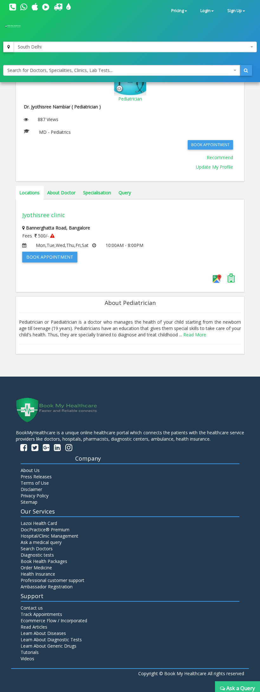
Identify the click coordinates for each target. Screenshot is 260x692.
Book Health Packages (44, 561)
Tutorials (30, 652)
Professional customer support (52, 580)
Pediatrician (130, 99)
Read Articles (34, 627)
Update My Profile (214, 167)
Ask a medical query (41, 542)
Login (205, 10)
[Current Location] (8, 47)
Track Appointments (41, 614)
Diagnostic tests (37, 555)
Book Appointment (210, 144)
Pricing (177, 10)
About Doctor (61, 193)
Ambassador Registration (47, 587)
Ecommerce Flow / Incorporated (54, 621)
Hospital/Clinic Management (49, 536)
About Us (30, 470)
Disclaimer (31, 489)
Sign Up (234, 10)
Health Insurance (38, 574)
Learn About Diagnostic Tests (51, 640)
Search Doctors (37, 549)
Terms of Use (35, 483)
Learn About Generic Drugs (48, 646)
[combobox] (135, 47)
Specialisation (97, 193)
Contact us (32, 608)
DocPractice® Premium (45, 530)
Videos (27, 659)
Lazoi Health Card (39, 523)
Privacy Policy (35, 496)
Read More (194, 335)
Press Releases (36, 477)
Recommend (220, 157)
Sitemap (29, 502)
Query (125, 193)
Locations (29, 193)
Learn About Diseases (43, 633)
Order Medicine (36, 568)
